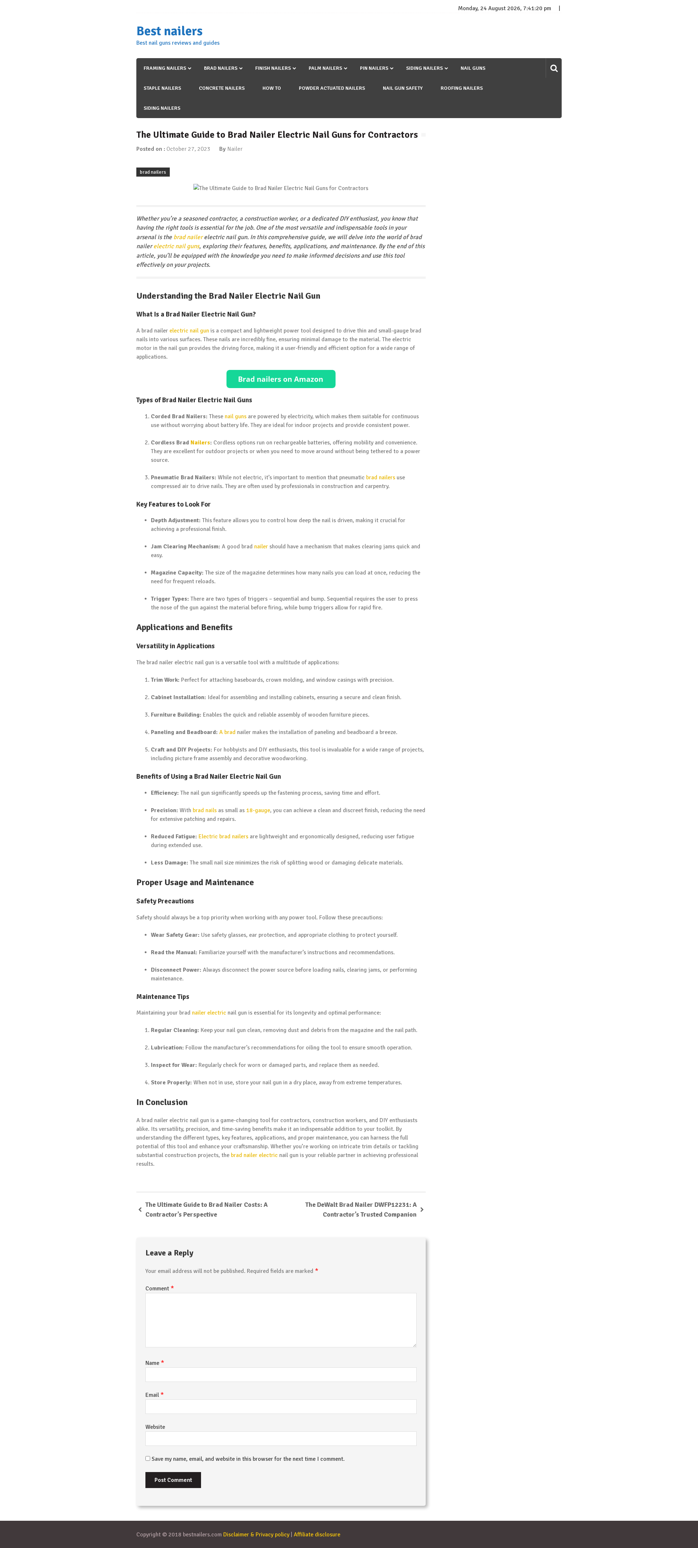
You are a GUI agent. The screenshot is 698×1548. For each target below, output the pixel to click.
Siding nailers (424, 68)
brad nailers (153, 172)
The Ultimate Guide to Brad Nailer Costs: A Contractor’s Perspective (206, 1209)
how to (271, 88)
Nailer (234, 149)
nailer (261, 546)
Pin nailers (374, 68)
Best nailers (169, 31)
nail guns (473, 68)
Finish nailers (273, 68)
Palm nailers (325, 68)
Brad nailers (220, 68)
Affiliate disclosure (317, 1534)
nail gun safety (403, 88)
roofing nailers (462, 88)
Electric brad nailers (223, 836)
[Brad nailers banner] (281, 379)
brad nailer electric (254, 1155)
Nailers (200, 442)
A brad (227, 732)
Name (154, 1363)
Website (155, 1427)
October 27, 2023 (188, 149)
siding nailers (162, 108)
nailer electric (209, 1012)
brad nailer (187, 237)
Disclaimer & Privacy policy (256, 1534)
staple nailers (162, 88)
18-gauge (258, 810)
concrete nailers (222, 88)
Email (154, 1395)
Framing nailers (165, 68)
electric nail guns (176, 246)
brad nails (205, 810)
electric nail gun (189, 330)
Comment (159, 1288)
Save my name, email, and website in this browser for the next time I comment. (248, 1459)
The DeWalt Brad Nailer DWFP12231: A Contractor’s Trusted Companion (361, 1209)
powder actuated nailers (332, 88)
